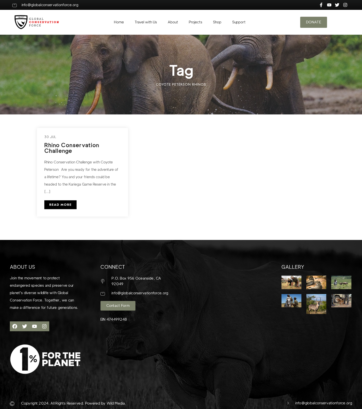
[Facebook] (15, 326)
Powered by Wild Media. (105, 403)
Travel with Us (146, 22)
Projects (195, 22)
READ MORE (60, 204)
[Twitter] (25, 326)
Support (239, 22)
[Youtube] (34, 326)
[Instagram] (44, 326)
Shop (217, 22)
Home (119, 22)
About (173, 22)
